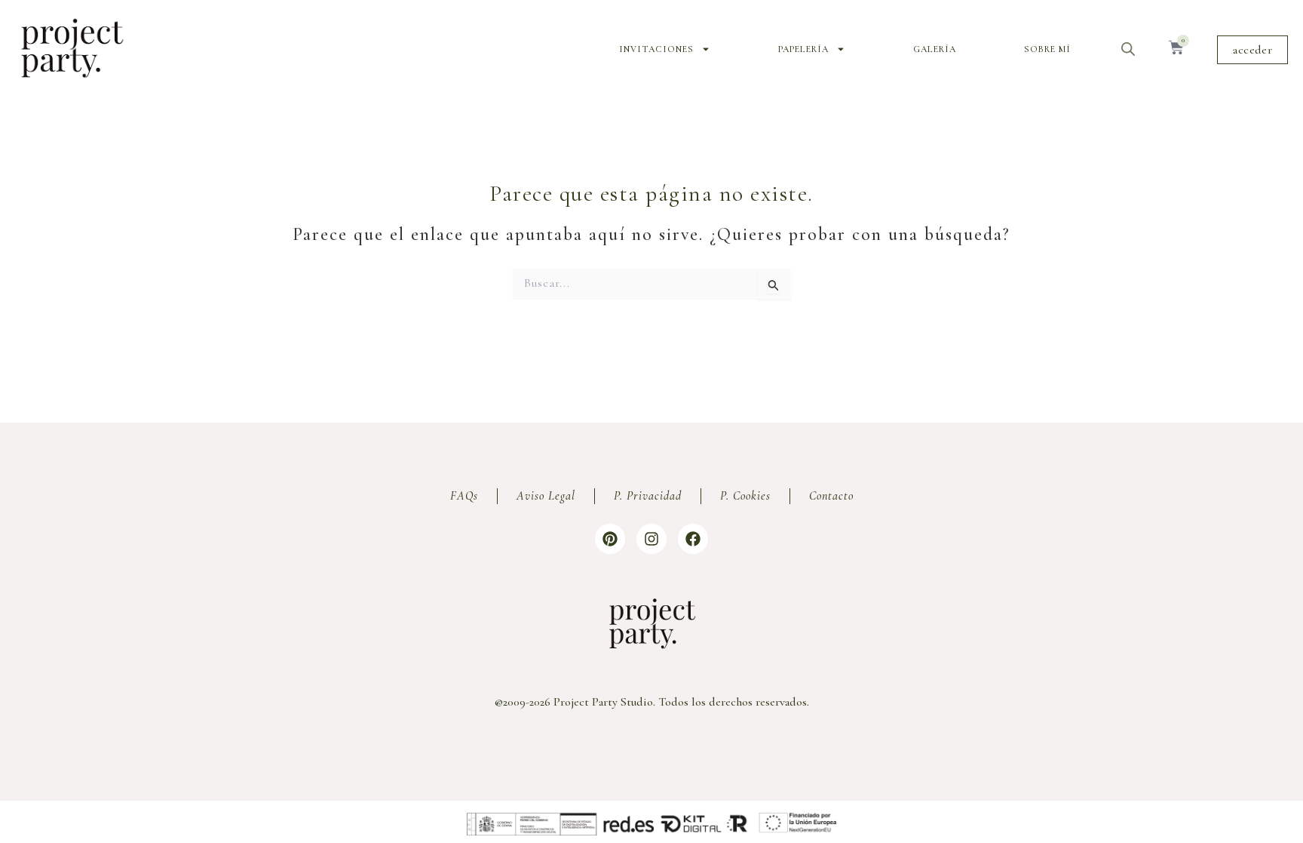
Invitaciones (656, 49)
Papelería (803, 49)
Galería (934, 49)
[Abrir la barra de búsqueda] (1128, 49)
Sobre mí (1047, 49)
